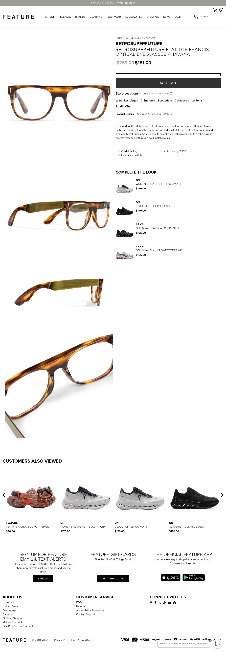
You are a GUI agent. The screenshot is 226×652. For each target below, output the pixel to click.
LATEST (49, 17)
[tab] (126, 114)
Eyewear (149, 38)
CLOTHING (96, 17)
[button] (4, 495)
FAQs (79, 602)
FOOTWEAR (114, 17)
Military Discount (12, 622)
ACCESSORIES (133, 17)
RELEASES (65, 17)
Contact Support (85, 614)
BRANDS (80, 17)
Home (119, 38)
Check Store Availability (155, 93)
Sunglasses (133, 38)
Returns (80, 606)
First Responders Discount (18, 626)
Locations (8, 602)
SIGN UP (43, 578)
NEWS (166, 17)
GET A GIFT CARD (113, 578)
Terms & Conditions (81, 640)
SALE (178, 17)
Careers (7, 614)
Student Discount (13, 618)
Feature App (10, 610)
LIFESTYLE (152, 17)
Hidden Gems (10, 606)
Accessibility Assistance (90, 610)
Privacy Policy (62, 640)
